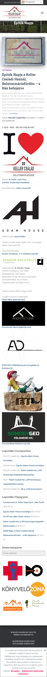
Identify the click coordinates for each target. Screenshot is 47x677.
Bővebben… (14, 113)
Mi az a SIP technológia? (31, 489)
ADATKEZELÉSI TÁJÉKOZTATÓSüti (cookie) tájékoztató (23, 642)
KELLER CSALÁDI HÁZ (12, 2)
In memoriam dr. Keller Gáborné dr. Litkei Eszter (23, 502)
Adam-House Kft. (23, 188)
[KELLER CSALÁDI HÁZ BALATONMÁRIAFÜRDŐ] (15, 12)
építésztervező (13, 300)
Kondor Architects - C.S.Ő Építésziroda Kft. (20, 254)
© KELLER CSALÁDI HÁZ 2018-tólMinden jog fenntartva (23, 633)
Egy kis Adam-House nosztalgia (30, 465)
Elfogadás (15, 671)
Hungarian (30, 2)
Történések (7, 70)
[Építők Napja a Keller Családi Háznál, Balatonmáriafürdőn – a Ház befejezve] (23, 51)
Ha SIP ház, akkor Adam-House (16, 517)
